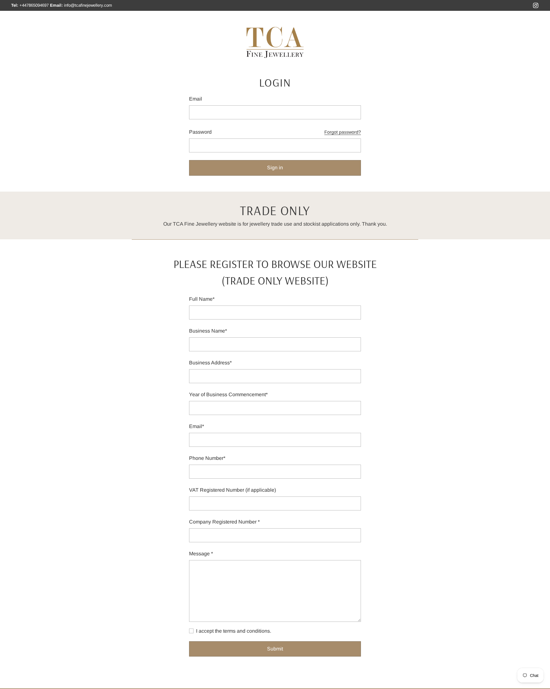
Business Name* (208, 331)
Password (200, 132)
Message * (201, 553)
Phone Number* (207, 458)
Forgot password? (342, 132)
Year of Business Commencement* (228, 394)
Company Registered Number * (224, 521)
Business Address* (210, 362)
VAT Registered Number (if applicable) (232, 490)
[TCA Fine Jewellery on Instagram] (535, 6)
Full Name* (202, 299)
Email (195, 99)
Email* (196, 426)
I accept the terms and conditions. (233, 631)
